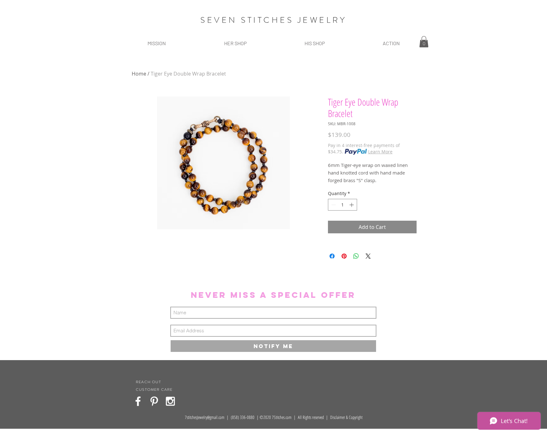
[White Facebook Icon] (138, 401)
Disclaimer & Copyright (346, 417)
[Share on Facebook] (332, 256)
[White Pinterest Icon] (154, 401)
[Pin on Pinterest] (344, 256)
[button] (235, 43)
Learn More (380, 152)
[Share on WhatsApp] (356, 256)
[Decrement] (333, 204)
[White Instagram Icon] (170, 401)
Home (139, 73)
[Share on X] (368, 256)
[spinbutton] (342, 204)
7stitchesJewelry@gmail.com (204, 417)
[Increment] (352, 204)
